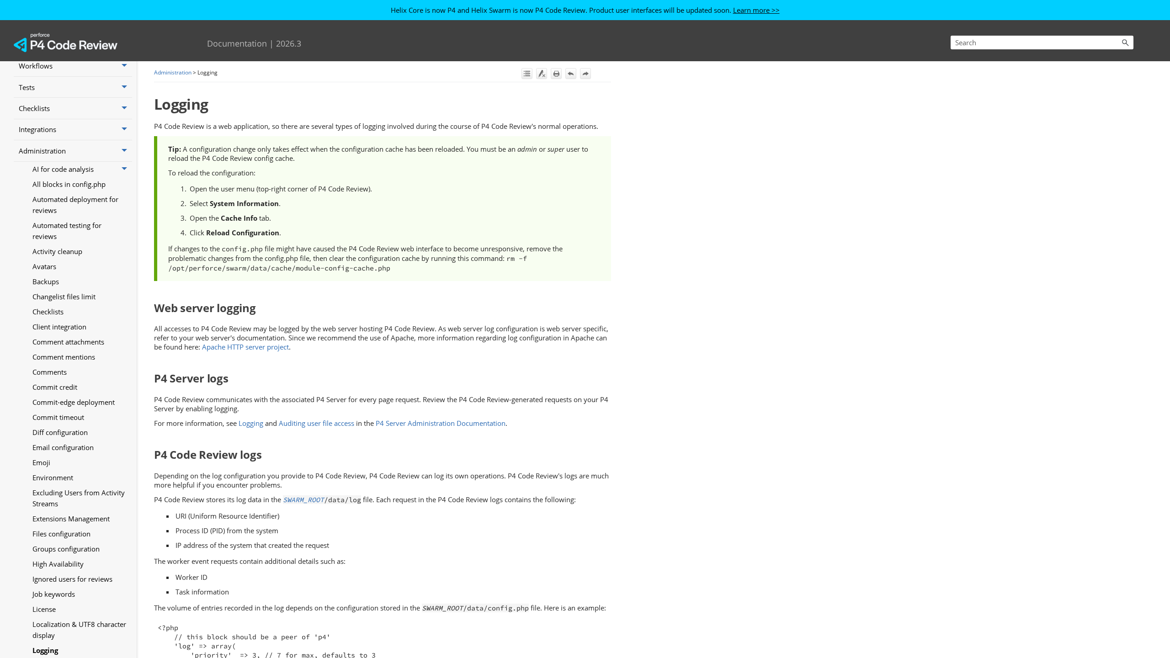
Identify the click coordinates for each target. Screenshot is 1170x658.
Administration (42, 150)
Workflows (36, 65)
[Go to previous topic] (570, 73)
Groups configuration (66, 548)
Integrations (37, 129)
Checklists (34, 108)
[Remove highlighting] (541, 73)
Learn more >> (756, 10)
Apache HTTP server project (245, 346)
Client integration (59, 326)
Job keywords (53, 594)
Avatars (44, 266)
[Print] (556, 73)
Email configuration (63, 447)
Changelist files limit (64, 296)
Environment (52, 477)
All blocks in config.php (69, 184)
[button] (1125, 42)
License (44, 609)
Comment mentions (63, 356)
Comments (49, 372)
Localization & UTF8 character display (79, 630)
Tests (27, 87)
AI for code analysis (63, 169)
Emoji (41, 462)
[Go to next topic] (585, 73)
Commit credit (54, 387)
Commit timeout (58, 417)
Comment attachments (68, 341)
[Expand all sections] (526, 73)
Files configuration (61, 533)
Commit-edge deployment (73, 402)
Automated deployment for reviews (75, 205)
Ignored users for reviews (72, 579)
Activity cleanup (57, 251)
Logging (45, 650)
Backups (45, 281)
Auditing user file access (316, 423)
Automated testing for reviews (66, 231)
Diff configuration (60, 432)
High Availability (58, 563)
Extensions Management (71, 518)
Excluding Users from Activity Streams (78, 498)
